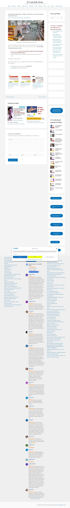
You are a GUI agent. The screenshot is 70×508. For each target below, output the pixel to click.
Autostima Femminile (8, 266)
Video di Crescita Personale (56, 234)
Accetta (20, 257)
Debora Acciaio (31, 436)
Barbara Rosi (31, 382)
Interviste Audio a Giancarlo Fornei (53, 340)
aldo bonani (31, 331)
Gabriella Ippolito (32, 459)
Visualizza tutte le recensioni (35, 498)
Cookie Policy (30, 259)
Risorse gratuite (7, 300)
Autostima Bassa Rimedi (51, 275)
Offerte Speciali (50, 332)
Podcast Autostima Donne (9, 294)
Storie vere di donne (8, 303)
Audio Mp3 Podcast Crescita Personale (54, 274)
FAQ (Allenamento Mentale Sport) (53, 312)
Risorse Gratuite (59, 6)
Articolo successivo (42, 96)
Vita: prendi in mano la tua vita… (34, 121)
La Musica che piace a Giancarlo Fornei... (55, 329)
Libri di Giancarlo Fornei (9, 289)
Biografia (14, 6)
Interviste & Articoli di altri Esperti (10, 286)
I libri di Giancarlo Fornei (52, 328)
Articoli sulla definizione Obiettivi (56, 207)
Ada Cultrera (31, 311)
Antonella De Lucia (32, 301)
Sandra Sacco (31, 368)
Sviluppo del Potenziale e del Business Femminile (56, 352)
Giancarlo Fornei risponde (9, 281)
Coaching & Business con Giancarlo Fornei (12, 274)
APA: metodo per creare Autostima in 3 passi (55, 263)
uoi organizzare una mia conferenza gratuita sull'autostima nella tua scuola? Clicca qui (56, 110)
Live (48, 6)
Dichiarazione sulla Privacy (35, 259)
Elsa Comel (31, 345)
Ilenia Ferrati (31, 449)
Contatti (18, 6)
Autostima (6, 263)
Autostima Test (49, 283)
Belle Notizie (6, 268)
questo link (14, 67)
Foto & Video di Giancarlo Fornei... (53, 315)
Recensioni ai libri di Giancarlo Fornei (11, 297)
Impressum (40, 259)
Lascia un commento (12, 17)
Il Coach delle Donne (35, 2)
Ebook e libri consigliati (8, 277)
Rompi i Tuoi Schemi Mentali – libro (11, 301)
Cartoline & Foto (7, 271)
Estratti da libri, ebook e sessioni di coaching (12, 278)
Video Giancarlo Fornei (8, 306)
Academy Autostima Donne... (52, 262)
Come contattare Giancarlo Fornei (53, 292)
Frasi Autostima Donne (51, 317)
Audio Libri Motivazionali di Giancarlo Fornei (55, 272)
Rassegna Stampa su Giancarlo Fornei (54, 338)
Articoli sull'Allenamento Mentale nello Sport (56, 216)
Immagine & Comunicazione (9, 284)
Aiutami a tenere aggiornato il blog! (53, 265)
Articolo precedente (9, 96)
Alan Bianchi (31, 419)
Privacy (52, 6)
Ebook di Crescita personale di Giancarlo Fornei (56, 309)
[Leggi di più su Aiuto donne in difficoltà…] (16, 113)
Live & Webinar (7, 291)
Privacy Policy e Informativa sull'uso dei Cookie (56, 337)
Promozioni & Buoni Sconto (9, 295)
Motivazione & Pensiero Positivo (10, 292)
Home (9, 6)
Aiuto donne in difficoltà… (13, 122)
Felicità (5, 280)
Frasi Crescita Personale (51, 318)
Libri (45, 6)
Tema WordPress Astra (61, 504)
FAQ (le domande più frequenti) (53, 314)
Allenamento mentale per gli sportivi (54, 268)
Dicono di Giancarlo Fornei (52, 303)
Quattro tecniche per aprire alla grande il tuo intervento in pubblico (57, 41)
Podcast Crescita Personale (52, 335)
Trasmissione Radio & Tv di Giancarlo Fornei (12, 304)
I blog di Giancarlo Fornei (52, 326)
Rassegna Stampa (55, 242)
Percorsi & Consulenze (51, 334)
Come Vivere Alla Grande (52, 300)
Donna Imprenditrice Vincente (10, 275)
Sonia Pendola (31, 489)
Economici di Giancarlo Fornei (52, 311)
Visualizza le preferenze (50, 257)
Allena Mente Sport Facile (9, 258)
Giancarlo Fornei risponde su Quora (53, 320)
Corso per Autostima (51, 301)
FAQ (36, 6)
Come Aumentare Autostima (52, 291)
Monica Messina (31, 274)
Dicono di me (24, 6)
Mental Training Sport (51, 331)
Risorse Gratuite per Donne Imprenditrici (54, 344)
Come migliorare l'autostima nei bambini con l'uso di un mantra (57, 36)
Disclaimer (31, 6)
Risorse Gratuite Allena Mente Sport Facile (55, 343)
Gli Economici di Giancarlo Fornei (10, 283)
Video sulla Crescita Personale (52, 354)
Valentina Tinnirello (32, 463)
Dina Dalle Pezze (31, 444)
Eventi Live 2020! (50, 280)
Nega (35, 257)
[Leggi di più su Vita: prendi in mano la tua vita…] (36, 112)
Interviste (40, 6)
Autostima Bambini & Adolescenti (10, 265)
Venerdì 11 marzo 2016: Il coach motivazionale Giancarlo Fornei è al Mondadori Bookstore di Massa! (25, 83)
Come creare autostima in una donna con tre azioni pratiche (58, 56)
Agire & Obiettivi (20, 17)
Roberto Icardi (31, 397)
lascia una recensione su (33, 271)
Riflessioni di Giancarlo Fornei (10, 298)
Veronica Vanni (31, 405)
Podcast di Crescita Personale (56, 225)
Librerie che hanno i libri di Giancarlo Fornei (12, 288)
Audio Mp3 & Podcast (8, 262)
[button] (56, 248)
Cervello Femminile (8, 272)
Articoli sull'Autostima (56, 198)
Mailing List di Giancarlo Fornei (53, 324)
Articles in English (7, 260)
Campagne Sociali (7, 269)
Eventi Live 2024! (50, 282)
